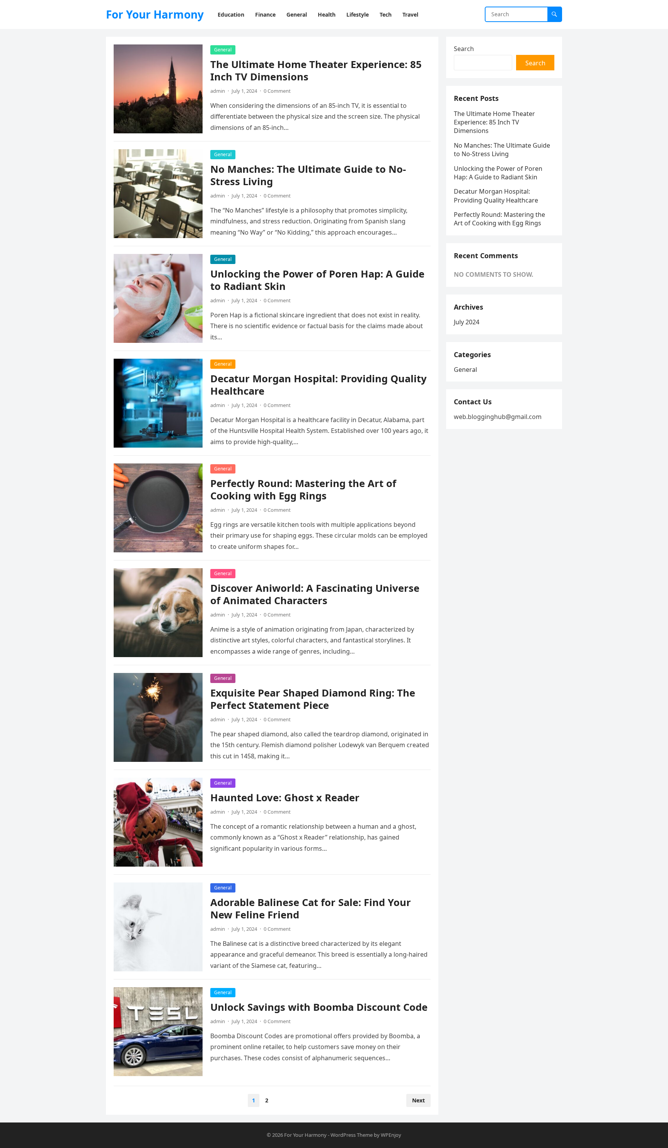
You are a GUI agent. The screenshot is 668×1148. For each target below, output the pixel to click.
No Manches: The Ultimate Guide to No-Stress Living (308, 175)
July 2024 (466, 322)
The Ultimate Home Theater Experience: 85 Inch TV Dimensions (316, 70)
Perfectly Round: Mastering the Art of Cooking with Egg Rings (303, 489)
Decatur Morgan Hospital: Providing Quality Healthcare (318, 385)
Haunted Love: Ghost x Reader (285, 797)
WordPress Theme (352, 1134)
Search (464, 48)
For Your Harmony (155, 14)
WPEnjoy (391, 1134)
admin (217, 90)
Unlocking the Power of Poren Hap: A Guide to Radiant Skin (317, 280)
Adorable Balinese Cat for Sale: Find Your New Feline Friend (310, 908)
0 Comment (277, 90)
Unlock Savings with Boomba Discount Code (319, 1007)
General (223, 49)
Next (418, 1100)
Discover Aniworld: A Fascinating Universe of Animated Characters (314, 594)
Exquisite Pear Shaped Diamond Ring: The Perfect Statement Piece (312, 699)
